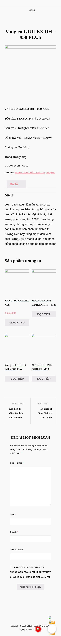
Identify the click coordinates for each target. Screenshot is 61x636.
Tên (13, 515)
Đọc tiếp (44, 314)
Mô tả (14, 184)
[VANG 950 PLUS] (30, 71)
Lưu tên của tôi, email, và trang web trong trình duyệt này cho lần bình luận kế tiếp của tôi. (30, 572)
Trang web (16, 550)
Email (14, 532)
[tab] (16, 184)
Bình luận (16, 463)
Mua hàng (17, 322)
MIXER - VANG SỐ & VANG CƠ (30, 172)
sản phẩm (50, 172)
